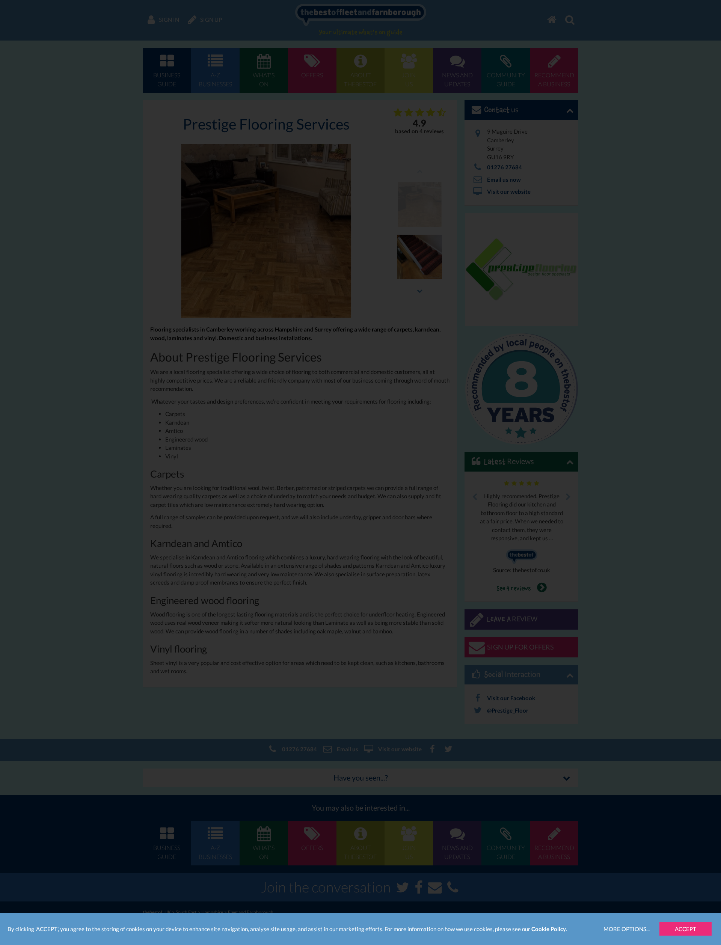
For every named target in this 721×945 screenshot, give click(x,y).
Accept (685, 928)
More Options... (626, 928)
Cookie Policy (548, 928)
